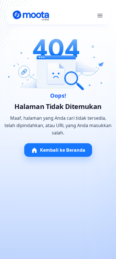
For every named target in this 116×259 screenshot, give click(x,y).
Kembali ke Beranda (62, 150)
